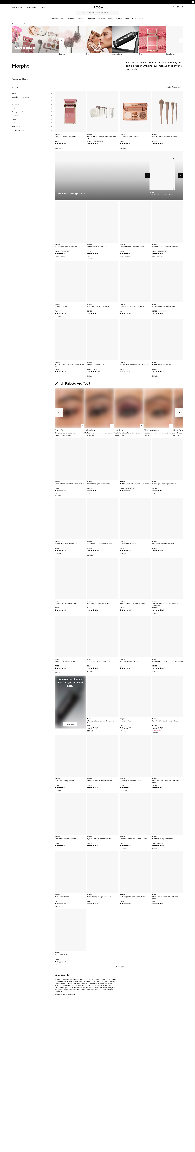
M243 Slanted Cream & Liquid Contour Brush (166, 898)
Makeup (25, 79)
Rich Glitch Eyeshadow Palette (163, 543)
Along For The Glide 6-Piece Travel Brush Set (69, 365)
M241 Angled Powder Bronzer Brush (132, 897)
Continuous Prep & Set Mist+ (162, 839)
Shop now (70, 724)
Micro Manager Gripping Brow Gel (99, 897)
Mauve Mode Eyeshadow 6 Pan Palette (134, 364)
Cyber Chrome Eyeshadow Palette (99, 781)
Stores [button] (43, 7)
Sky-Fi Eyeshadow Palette (129, 661)
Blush (141, 54)
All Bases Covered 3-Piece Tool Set (164, 306)
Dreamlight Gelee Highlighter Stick (164, 484)
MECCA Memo (32, 7)
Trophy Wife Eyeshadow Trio (130, 136)
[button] (177, 87)
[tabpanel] (97, 529)
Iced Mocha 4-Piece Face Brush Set (164, 136)
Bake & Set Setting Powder (64, 781)
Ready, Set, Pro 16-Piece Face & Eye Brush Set (102, 137)
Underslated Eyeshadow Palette (98, 484)
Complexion (170, 54)
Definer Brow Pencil (62, 897)
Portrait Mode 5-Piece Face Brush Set (68, 247)
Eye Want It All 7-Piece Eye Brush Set (165, 247)
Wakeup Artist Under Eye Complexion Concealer (100, 722)
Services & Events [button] (17, 7)
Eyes (87, 54)
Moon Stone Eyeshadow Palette (66, 603)
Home (13, 24)
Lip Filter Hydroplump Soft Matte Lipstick (69, 484)
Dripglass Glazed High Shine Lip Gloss (133, 839)
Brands (19, 24)
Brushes (62, 54)
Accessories (16, 79)
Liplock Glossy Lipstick (128, 543)
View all (124, 967)
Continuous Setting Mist (96, 364)
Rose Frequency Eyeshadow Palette (132, 603)
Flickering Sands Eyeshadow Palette (132, 247)
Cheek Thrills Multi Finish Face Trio (67, 136)
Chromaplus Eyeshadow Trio (97, 247)
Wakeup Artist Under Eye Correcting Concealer (165, 604)
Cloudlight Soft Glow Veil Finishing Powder (167, 661)
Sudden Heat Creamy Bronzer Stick (99, 543)
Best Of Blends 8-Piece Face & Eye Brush (134, 484)
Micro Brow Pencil (126, 721)
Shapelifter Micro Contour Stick (98, 661)
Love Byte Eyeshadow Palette (65, 839)
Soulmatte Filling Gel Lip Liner (65, 661)
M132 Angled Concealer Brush (98, 603)
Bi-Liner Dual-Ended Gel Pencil (66, 543)
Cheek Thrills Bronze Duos (161, 364)
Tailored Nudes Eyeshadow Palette (132, 306)
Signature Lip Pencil (62, 306)
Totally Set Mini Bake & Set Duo (131, 781)
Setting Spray (117, 54)
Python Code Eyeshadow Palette (99, 839)
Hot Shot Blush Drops (62, 955)
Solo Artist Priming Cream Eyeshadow (165, 721)
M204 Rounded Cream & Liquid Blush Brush (165, 782)
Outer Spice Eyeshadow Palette (98, 306)
